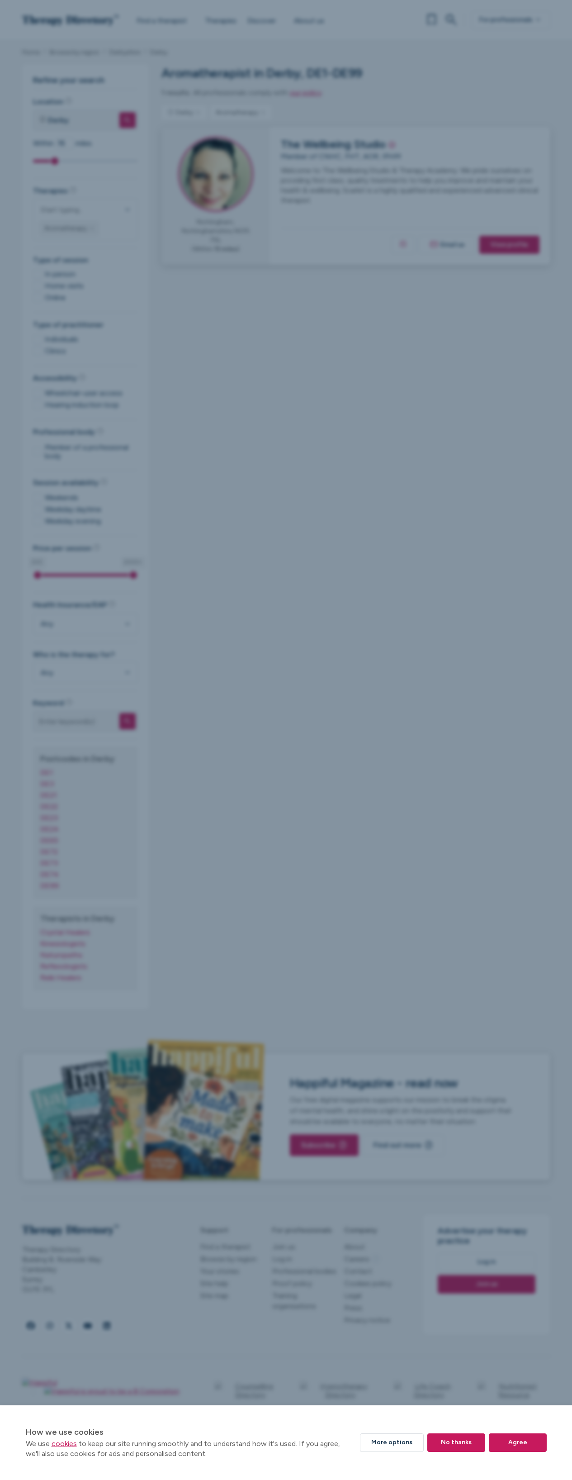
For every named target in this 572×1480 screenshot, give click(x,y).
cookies (64, 1443)
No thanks (456, 1442)
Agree (517, 1442)
